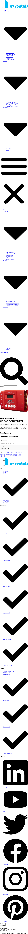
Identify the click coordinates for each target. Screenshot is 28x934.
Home (4, 10)
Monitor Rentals (10, 53)
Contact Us (8, 148)
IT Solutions (9, 58)
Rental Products (8, 452)
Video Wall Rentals (10, 54)
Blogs (7, 150)
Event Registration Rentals (12, 105)
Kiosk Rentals (9, 57)
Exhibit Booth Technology (12, 103)
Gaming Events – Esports (12, 106)
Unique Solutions (10, 59)
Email (1, 924)
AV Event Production (11, 102)
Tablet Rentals (9, 55)
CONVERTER (18, 452)
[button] (14, 180)
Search (1, 386)
